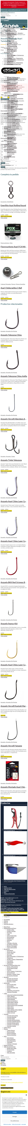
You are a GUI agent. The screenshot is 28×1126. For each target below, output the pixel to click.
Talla (2, 94)
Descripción (4, 110)
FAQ (5, 892)
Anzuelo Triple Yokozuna (11, 460)
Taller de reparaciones (9, 889)
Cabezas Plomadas (6, 284)
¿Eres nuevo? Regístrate (7, 1088)
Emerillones (10, 201)
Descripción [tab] (7, 105)
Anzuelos (20, 33)
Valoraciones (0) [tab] (8, 108)
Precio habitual (8, 59)
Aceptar (15, 1112)
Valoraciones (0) (5, 144)
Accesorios (4, 201)
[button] (26, 1095)
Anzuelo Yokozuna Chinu (11, 335)
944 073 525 (4, 10)
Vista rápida (4, 218)
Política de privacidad (16, 1124)
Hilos (11, 243)
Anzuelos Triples (10, 456)
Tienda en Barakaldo (9, 893)
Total (5, 63)
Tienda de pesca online (11, 33)
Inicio (2, 33)
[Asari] (12, 76)
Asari (12, 102)
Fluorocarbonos (5, 243)
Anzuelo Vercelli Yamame (11, 746)
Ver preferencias (14, 1120)
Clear (5, 95)
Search (3, 17)
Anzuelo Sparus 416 (9, 623)
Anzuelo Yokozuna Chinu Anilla (14, 376)
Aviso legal (23, 1124)
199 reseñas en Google (15, 44)
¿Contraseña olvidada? (17, 1082)
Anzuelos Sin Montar (11, 331)
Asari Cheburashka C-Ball (11, 288)
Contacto (6, 890)
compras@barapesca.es (14, 10)
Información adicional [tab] (9, 106)
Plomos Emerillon (20, 284)
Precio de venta (8, 61)
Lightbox (3, 31)
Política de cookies (7, 1124)
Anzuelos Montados (6, 34)
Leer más (3, 715)
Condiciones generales (12, 909)
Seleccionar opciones (6, 216)
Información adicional (6, 138)
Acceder (3, 1085)
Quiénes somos (8, 888)
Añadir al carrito (4, 99)
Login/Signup (4, 912)
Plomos (13, 284)
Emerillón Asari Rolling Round (13, 205)
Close (9, 912)
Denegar (14, 1116)
